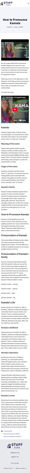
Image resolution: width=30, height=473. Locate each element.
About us (15, 457)
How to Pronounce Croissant (12, 436)
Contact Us (15, 452)
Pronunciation (7, 431)
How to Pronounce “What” (11, 434)
